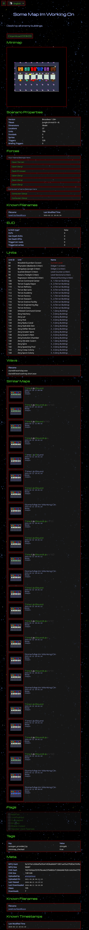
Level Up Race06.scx (17, 215)
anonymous (30, 876)
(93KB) (20, 36)
